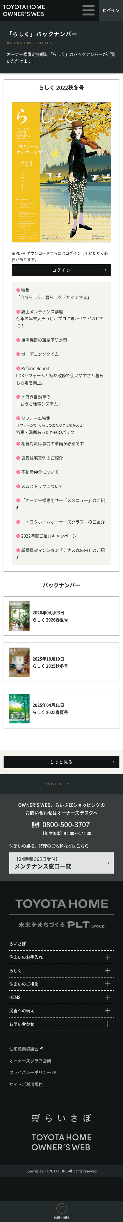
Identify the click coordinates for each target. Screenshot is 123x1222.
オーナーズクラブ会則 (30, 1060)
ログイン (111, 10)
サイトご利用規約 (26, 1084)
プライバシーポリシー (30, 1072)
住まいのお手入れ (26, 957)
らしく (15, 970)
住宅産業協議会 (24, 1049)
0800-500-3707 (66, 824)
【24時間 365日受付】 (42, 862)
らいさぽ (17, 943)
